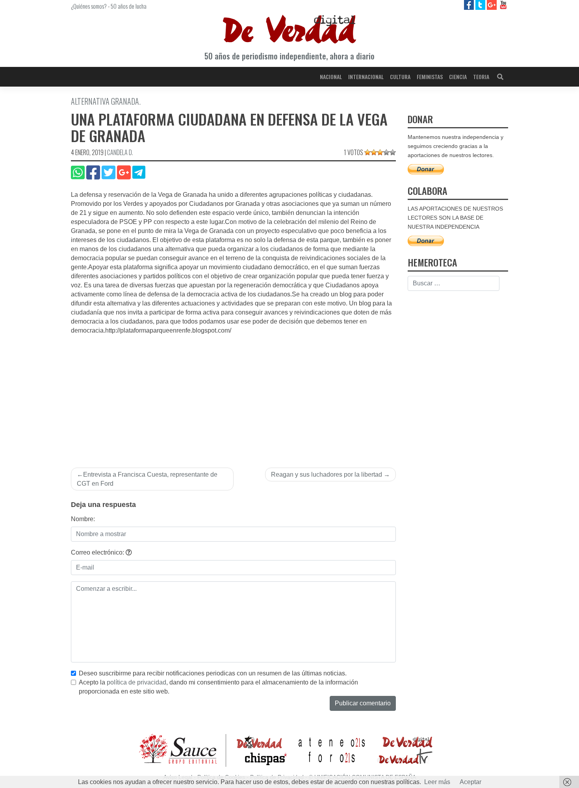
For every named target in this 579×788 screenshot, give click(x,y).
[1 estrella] (367, 152)
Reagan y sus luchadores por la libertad (326, 474)
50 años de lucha (129, 6)
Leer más (437, 782)
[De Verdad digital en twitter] (481, 4)
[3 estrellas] (380, 152)
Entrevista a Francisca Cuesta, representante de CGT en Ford (147, 479)
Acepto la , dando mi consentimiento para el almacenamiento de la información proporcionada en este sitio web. (218, 687)
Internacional (366, 76)
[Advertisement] (233, 394)
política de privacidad (136, 682)
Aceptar (470, 782)
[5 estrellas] (393, 152)
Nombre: (83, 519)
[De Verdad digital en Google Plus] (492, 4)
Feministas (430, 76)
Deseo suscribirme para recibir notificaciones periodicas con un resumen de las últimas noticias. (213, 673)
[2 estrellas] (374, 152)
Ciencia (458, 76)
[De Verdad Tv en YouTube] (503, 4)
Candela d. (120, 152)
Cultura (400, 76)
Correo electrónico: (98, 552)
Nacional (331, 76)
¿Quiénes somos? (89, 6)
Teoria (481, 76)
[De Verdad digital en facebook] (469, 4)
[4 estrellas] (386, 152)
